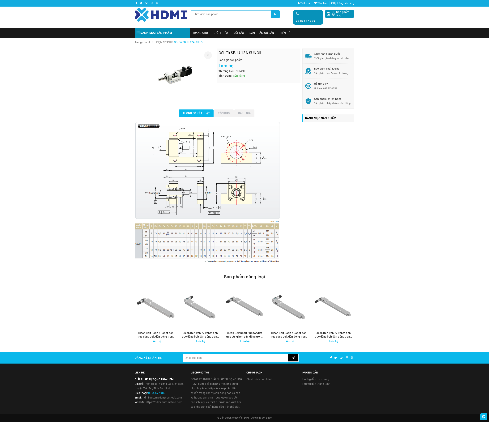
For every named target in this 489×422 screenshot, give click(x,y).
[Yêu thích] (208, 55)
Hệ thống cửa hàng (343, 3)
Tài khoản (305, 3)
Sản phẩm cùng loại (244, 276)
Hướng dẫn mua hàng (315, 379)
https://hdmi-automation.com (164, 402)
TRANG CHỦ (200, 32)
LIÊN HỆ (285, 32)
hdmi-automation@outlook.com (162, 397)
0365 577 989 (305, 21)
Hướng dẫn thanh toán (316, 383)
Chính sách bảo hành (259, 379)
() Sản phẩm (340, 13)
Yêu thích (322, 3)
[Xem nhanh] (174, 340)
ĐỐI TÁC (238, 32)
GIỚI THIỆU (221, 32)
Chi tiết (162, 340)
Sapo (269, 417)
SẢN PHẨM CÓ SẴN (261, 32)
